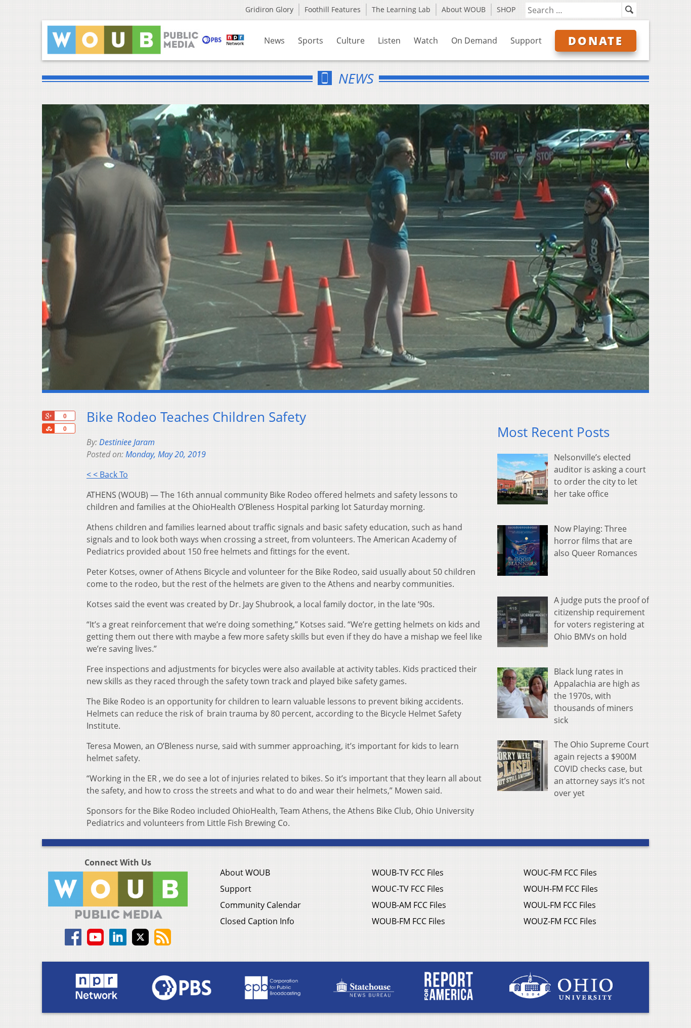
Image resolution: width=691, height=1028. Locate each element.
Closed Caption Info (257, 921)
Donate (595, 40)
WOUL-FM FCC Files (560, 905)
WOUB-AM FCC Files (409, 905)
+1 (48, 416)
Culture (350, 40)
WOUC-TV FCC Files (408, 888)
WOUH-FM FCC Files (561, 888)
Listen (389, 40)
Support (526, 40)
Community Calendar (260, 905)
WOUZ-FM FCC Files (560, 921)
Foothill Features (333, 9)
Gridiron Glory (269, 9)
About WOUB (464, 9)
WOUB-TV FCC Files (408, 872)
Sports (310, 40)
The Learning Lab (401, 9)
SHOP (506, 9)
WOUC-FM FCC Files (560, 872)
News (274, 40)
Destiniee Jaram (127, 442)
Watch (426, 40)
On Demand (474, 40)
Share (48, 428)
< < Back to (107, 474)
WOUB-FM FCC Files (408, 921)
